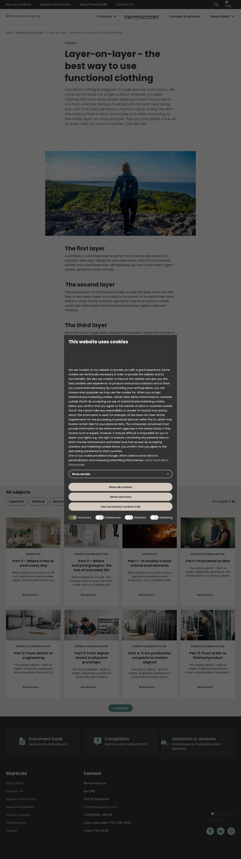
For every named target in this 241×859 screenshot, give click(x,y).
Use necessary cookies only (120, 507)
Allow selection (120, 497)
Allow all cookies (120, 487)
